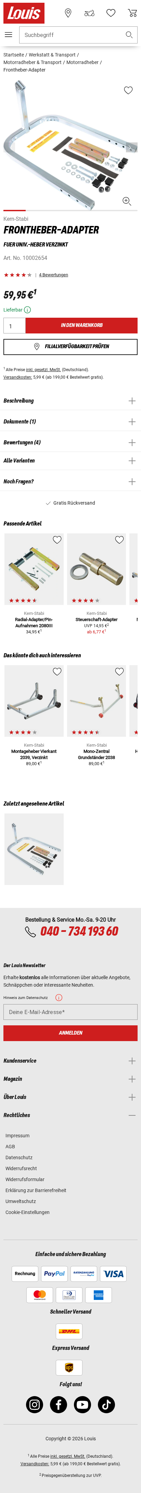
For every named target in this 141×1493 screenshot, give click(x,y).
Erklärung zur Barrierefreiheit (35, 1190)
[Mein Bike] (89, 13)
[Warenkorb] (132, 13)
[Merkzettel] (111, 13)
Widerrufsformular (24, 1179)
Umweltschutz (20, 1201)
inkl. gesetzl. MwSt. (43, 369)
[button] (129, 35)
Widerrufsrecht (21, 1168)
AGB (10, 1146)
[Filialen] (68, 13)
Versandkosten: (17, 377)
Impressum (17, 1135)
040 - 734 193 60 (79, 932)
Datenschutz (19, 1157)
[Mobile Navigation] (8, 34)
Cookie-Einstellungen (27, 1212)
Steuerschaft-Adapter (96, 619)
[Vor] (132, 147)
